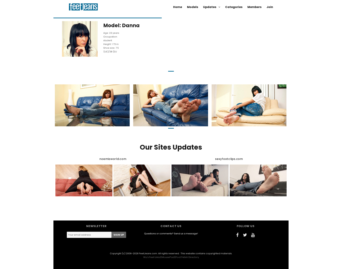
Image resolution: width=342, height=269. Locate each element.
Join (269, 7)
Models (192, 7)
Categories (233, 7)
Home (177, 7)
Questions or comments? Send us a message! (171, 233)
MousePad (168, 257)
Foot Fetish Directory (187, 257)
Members (254, 7)
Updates (209, 7)
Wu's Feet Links (151, 257)
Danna (72, 123)
